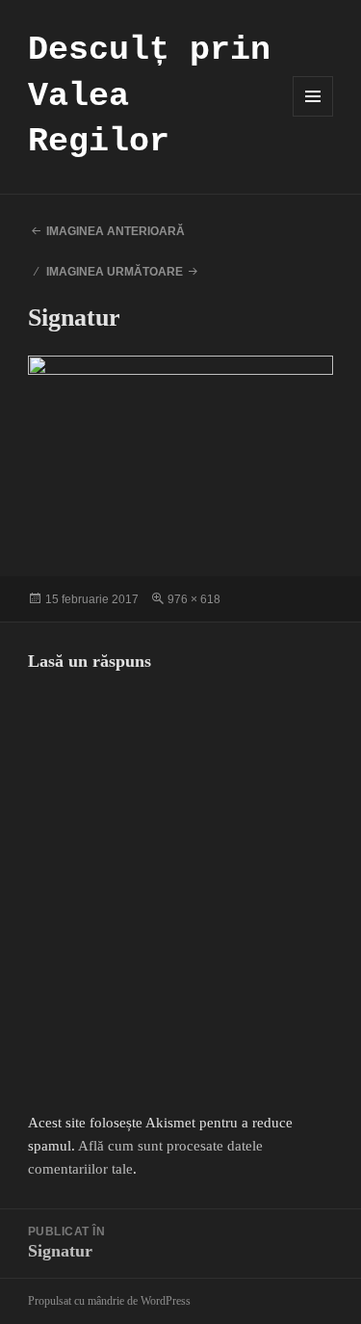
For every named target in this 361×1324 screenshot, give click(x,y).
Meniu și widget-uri (313, 116)
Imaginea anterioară (115, 231)
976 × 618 (194, 599)
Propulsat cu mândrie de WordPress (109, 1301)
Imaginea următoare (114, 271)
